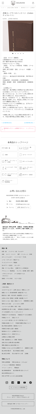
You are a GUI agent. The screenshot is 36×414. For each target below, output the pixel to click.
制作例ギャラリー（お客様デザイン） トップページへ (19, 129)
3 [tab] (18, 53)
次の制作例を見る (7, 122)
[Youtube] (24, 382)
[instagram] (7, 382)
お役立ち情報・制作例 (12, 7)
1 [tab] (13, 53)
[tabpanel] (18, 36)
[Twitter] (18, 382)
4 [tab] (20, 53)
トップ (2, 7)
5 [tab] (23, 53)
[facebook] (13, 382)
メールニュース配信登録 (19, 387)
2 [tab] (15, 53)
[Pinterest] (30, 382)
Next (26, 36)
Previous (9, 36)
